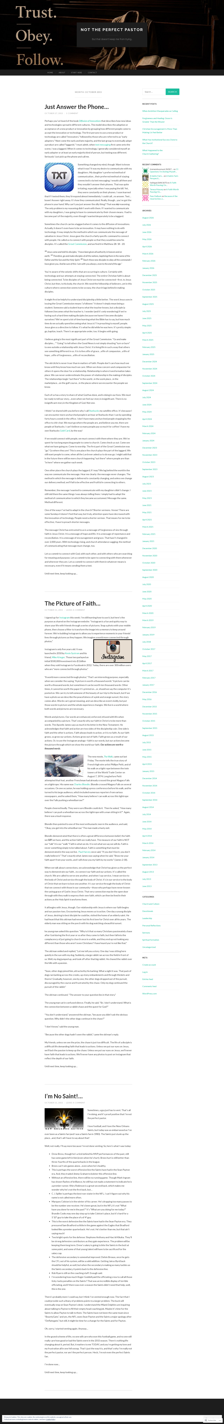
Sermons (146, 932)
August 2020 (148, 577)
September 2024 (149, 383)
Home (50, 73)
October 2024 (148, 375)
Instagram (64, 617)
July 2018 (146, 641)
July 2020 (146, 584)
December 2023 (149, 447)
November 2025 (149, 282)
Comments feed (149, 986)
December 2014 (149, 778)
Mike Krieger (58, 657)
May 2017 (147, 656)
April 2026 (147, 246)
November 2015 (149, 713)
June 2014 (146, 821)
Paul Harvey (84, 851)
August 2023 (148, 476)
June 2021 (146, 505)
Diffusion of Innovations (90, 120)
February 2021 (148, 534)
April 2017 (147, 663)
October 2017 (148, 649)
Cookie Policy (50, 1419)
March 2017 (147, 670)
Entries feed (147, 979)
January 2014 (148, 857)
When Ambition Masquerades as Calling (160, 111)
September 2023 (149, 469)
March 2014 (147, 843)
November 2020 (149, 555)
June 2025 (146, 318)
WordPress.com (149, 993)
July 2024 (146, 397)
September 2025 (149, 296)
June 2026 (146, 232)
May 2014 (147, 828)
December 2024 (149, 361)
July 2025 (146, 311)
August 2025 (148, 304)
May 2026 (147, 239)
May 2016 (147, 699)
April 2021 (147, 519)
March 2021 (147, 526)
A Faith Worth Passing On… (163, 183)
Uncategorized (149, 947)
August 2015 (148, 735)
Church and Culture (150, 904)
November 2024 (149, 368)
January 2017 (148, 685)
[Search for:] (160, 92)
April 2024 (147, 419)
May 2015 (147, 756)
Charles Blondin (82, 784)
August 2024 (148, 390)
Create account (149, 964)
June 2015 (146, 749)
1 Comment (72, 113)
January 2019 (148, 634)
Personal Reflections (151, 925)
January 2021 (148, 541)
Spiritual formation (150, 940)
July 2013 (146, 879)
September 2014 (149, 800)
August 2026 (148, 217)
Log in (145, 972)
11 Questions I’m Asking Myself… (164, 170)
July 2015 (146, 742)
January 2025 (148, 354)
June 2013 (146, 886)
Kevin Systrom (72, 653)
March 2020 (147, 613)
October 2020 (148, 562)
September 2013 (149, 864)
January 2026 (148, 268)
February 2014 (148, 850)
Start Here (76, 73)
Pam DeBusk (155, 196)
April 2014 (147, 836)
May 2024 (147, 411)
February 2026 (148, 260)
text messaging (103, 144)
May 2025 (147, 325)
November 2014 (149, 785)
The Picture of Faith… (72, 603)
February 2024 (148, 433)
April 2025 (147, 332)
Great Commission (77, 243)
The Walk (108, 756)
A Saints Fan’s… (156, 176)
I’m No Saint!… (64, 1096)
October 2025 (148, 289)
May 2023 (147, 498)
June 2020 (146, 591)
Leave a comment (75, 610)
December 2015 (149, 706)
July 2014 (146, 814)
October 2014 (148, 792)
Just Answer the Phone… (77, 106)
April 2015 (147, 764)
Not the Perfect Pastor (112, 29)
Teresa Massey (156, 189)
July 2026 (146, 225)
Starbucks (94, 410)
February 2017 (148, 677)
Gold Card (65, 430)
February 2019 (148, 627)
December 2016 (149, 692)
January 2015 (148, 771)
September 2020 (149, 570)
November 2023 (149, 455)
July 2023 (146, 483)
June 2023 (146, 491)
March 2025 (147, 340)
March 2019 (147, 620)
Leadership (147, 918)
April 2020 (147, 606)
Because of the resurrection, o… (163, 197)
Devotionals (147, 911)
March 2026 (147, 253)
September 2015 (149, 728)
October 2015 (148, 721)
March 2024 (147, 426)
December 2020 (149, 548)
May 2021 (147, 512)
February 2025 (148, 347)
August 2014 (148, 807)
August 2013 (148, 871)
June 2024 (146, 404)
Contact (92, 73)
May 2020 (147, 598)
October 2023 (148, 462)
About (62, 73)
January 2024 (148, 440)
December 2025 (149, 275)
